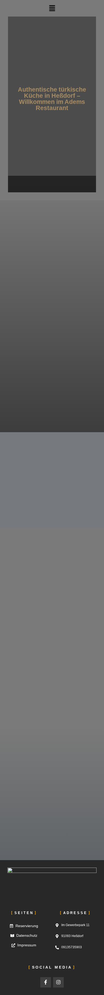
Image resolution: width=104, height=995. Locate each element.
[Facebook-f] (45, 982)
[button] (52, 8)
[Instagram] (58, 982)
